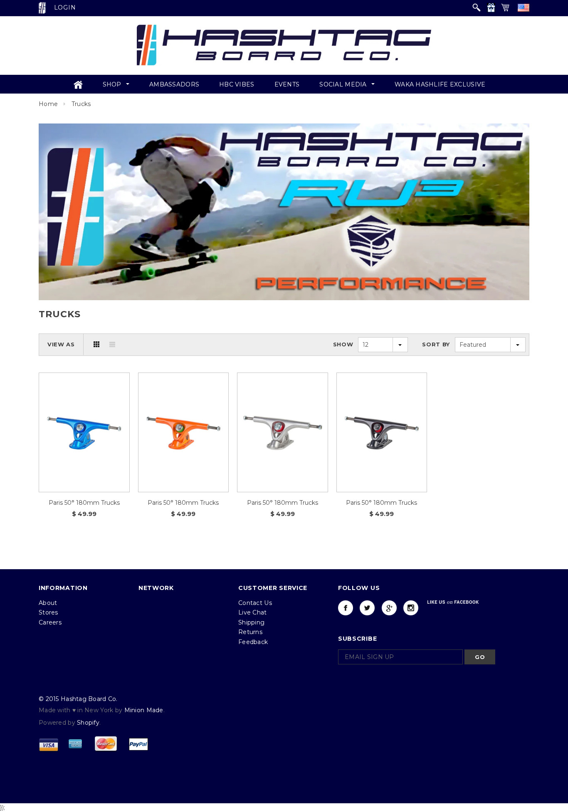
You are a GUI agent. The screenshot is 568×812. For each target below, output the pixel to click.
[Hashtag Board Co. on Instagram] (410, 607)
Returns (250, 632)
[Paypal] (138, 744)
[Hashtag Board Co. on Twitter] (367, 607)
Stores (48, 612)
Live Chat (252, 612)
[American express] (75, 744)
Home (48, 104)
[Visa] (49, 744)
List (112, 344)
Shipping (251, 622)
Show (343, 344)
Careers (50, 622)
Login (65, 7)
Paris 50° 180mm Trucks (84, 502)
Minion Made (143, 710)
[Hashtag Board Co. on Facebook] (345, 607)
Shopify (88, 722)
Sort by (436, 344)
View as (61, 344)
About (48, 603)
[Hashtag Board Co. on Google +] (389, 607)
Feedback (253, 642)
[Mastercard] (105, 744)
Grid (96, 344)
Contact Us (255, 603)
